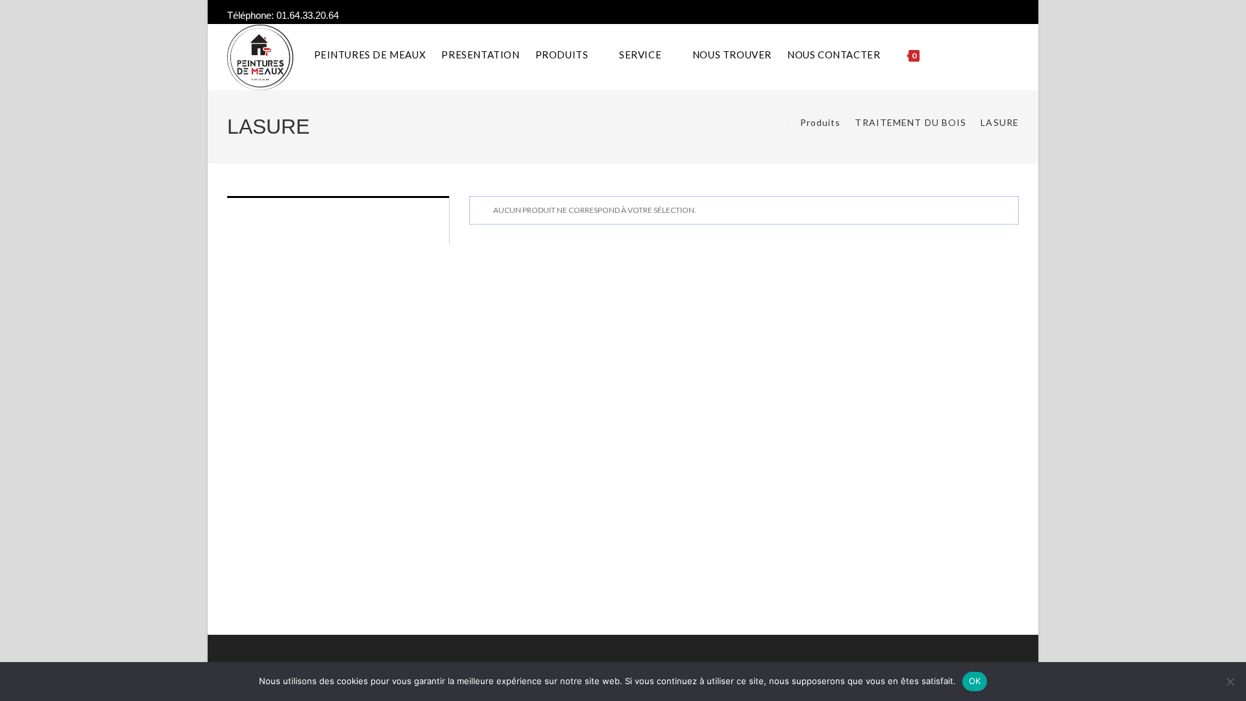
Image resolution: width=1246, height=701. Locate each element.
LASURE (1000, 122)
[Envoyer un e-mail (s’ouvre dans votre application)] (1013, 15)
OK (975, 681)
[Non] (1229, 681)
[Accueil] (781, 122)
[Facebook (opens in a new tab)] (1000, 15)
